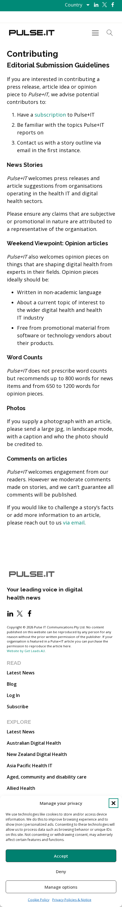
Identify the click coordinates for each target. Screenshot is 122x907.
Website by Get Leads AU (26, 651)
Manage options (61, 887)
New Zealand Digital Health (37, 754)
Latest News (21, 673)
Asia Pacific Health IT (29, 765)
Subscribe (17, 706)
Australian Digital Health (34, 743)
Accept (61, 856)
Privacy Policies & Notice (71, 899)
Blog (11, 684)
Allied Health (21, 788)
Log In (13, 695)
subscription (50, 114)
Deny (61, 871)
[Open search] (110, 32)
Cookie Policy (38, 899)
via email (74, 522)
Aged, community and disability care (47, 777)
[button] (113, 803)
